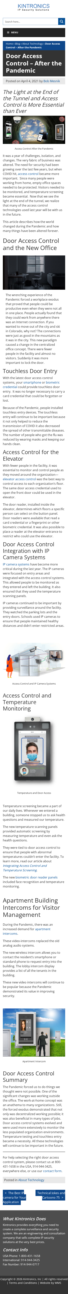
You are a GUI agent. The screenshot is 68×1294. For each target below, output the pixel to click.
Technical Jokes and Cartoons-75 (51, 1195)
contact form (52, 1171)
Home (9, 43)
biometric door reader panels (36, 877)
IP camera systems (16, 564)
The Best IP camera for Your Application (14, 1197)
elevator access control (19, 479)
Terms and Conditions (23, 1283)
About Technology (32, 43)
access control (28, 174)
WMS (58, 1283)
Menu (14, 32)
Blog (17, 43)
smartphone (32, 382)
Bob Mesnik (51, 81)
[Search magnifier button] (61, 21)
